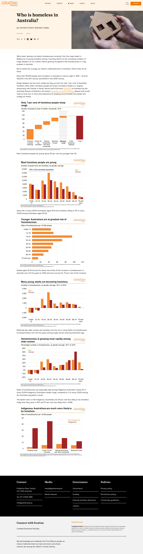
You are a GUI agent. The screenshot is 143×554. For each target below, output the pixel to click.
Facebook (28, 529)
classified (67, 88)
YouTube (36, 529)
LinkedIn (20, 529)
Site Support (79, 531)
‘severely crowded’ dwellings (62, 91)
